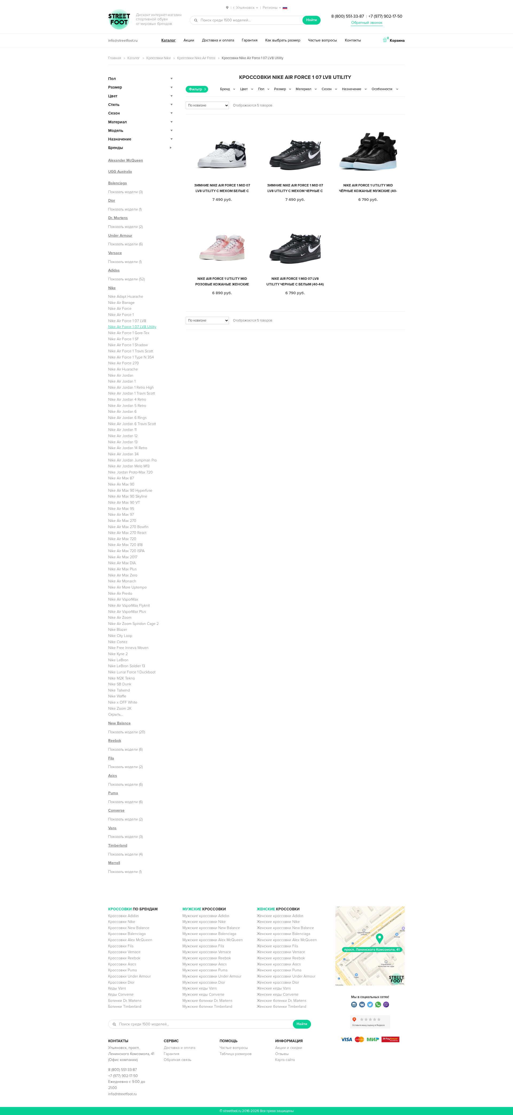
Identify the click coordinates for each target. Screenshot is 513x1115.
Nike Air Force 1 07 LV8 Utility (132, 326)
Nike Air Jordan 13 (123, 442)
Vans (112, 828)
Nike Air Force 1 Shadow (128, 345)
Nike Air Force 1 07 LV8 (127, 321)
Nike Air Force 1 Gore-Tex (128, 333)
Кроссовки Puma (122, 970)
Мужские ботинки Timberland (207, 1006)
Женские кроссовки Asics (279, 964)
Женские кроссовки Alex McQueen (287, 940)
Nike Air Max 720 (122, 539)
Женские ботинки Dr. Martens (281, 1000)
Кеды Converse (121, 994)
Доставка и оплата (218, 40)
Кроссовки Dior (121, 982)
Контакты (353, 40)
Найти (311, 20)
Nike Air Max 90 (121, 484)
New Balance (119, 723)
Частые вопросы (322, 40)
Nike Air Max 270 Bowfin (128, 527)
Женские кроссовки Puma (279, 970)
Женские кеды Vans (274, 988)
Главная (114, 58)
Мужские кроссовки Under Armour (211, 976)
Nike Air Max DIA (122, 563)
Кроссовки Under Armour (129, 976)
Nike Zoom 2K (119, 708)
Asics (112, 775)
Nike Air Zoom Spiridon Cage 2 (133, 623)
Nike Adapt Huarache (125, 296)
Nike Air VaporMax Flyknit (129, 605)
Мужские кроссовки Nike (204, 921)
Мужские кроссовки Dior (203, 982)
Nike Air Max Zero (122, 575)
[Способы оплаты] (370, 1041)
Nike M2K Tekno (121, 678)
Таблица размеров (236, 1054)
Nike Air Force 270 (123, 363)
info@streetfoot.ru (123, 40)
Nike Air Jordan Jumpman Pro (132, 460)
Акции (189, 40)
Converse (116, 810)
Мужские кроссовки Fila (203, 946)
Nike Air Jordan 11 (122, 429)
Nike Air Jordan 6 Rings (127, 417)
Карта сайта (285, 1059)
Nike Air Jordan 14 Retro (127, 448)
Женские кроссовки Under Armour (286, 976)
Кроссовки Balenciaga (127, 933)
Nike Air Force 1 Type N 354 (131, 357)
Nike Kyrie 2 (118, 654)
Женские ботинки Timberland (281, 1006)
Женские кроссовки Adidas (280, 916)
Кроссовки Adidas (123, 916)
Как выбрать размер (282, 40)
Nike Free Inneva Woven (128, 648)
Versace (115, 253)
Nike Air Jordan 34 (123, 454)
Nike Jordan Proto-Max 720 (130, 472)
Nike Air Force (119, 308)
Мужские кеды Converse (203, 994)
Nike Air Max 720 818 (125, 545)
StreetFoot (119, 20)
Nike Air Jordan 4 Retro (127, 399)
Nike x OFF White (122, 702)
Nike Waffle (117, 696)
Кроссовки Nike (158, 58)
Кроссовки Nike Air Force (196, 58)
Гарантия (250, 40)
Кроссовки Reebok (124, 958)
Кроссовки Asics (122, 964)
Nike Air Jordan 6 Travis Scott (132, 424)
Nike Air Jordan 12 (123, 436)
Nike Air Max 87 (121, 478)
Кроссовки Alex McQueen (130, 940)
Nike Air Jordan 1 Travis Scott (131, 393)
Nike (112, 288)
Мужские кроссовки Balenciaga (209, 933)
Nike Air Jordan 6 (122, 411)
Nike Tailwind (119, 690)
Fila (111, 758)
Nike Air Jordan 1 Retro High (131, 387)
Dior (111, 200)
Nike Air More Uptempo (127, 587)
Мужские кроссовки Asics (204, 964)
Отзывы (282, 1054)
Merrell (114, 863)
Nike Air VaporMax (123, 599)
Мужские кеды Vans (199, 988)
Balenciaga (117, 183)
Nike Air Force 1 (121, 314)
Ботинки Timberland (124, 1006)
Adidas (114, 270)
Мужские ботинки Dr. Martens (207, 1000)
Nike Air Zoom (119, 617)
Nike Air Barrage (121, 302)
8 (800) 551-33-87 (347, 16)
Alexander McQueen (125, 160)
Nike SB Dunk (119, 684)
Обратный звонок (366, 22)
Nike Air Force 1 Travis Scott (130, 351)
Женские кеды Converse (277, 994)
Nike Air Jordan (120, 375)
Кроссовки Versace (124, 952)
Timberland (117, 845)
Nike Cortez (117, 642)
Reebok (114, 740)
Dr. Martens (118, 218)
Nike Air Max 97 (121, 514)
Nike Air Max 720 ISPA (126, 551)
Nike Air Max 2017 (122, 557)
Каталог (168, 40)
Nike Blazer (117, 629)
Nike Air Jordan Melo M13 (129, 466)
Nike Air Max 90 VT (124, 502)
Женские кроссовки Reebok (281, 958)
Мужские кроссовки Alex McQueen (212, 940)
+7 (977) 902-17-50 (385, 16)
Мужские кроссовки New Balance (211, 928)
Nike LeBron (118, 660)
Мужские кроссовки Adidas (205, 916)
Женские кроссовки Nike (278, 921)
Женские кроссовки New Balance (285, 928)
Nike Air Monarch (122, 581)
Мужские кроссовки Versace (206, 952)
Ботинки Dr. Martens (124, 1000)
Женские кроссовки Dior (278, 982)
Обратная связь (177, 1059)
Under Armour (120, 235)
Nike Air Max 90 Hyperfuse (130, 490)
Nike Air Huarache (123, 369)
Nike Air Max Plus (122, 569)
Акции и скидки (288, 1047)
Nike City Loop (120, 635)
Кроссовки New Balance (128, 928)
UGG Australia (120, 171)
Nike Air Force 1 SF (123, 339)
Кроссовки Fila (120, 946)
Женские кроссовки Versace (281, 952)
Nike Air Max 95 (121, 508)
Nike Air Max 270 (122, 520)
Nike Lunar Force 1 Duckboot (132, 672)
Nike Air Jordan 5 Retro (127, 405)
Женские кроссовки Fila (277, 946)
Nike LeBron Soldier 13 (126, 666)
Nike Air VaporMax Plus (127, 611)
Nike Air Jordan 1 (121, 381)
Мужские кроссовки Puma (204, 970)
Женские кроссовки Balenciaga (283, 933)
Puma (113, 793)
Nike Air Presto (120, 593)
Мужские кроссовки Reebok (206, 958)
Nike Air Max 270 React (127, 532)
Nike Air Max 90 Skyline (127, 496)
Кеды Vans (117, 988)
